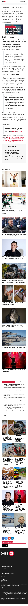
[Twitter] (6, 538)
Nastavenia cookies (7, 571)
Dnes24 (14, 131)
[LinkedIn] (12, 538)
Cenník (4, 564)
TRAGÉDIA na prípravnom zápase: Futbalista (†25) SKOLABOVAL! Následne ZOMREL (14, 385)
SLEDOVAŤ (4, 545)
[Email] (9, 538)
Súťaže (4, 568)
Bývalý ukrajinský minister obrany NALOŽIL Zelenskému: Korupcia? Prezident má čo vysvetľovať (14, 405)
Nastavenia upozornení (8, 573)
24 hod (19, 381)
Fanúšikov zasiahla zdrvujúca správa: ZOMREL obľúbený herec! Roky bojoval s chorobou (14, 398)
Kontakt (5, 561)
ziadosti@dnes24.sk (15, 585)
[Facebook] (3, 538)
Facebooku (20, 131)
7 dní (16, 381)
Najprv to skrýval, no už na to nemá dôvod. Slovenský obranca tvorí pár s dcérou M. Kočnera (14, 411)
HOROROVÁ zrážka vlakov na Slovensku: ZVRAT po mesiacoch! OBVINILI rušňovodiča (13, 408)
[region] (7, 2)
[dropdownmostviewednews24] (14, 418)
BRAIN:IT (2, 599)
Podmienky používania (8, 566)
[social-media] (2, 588)
